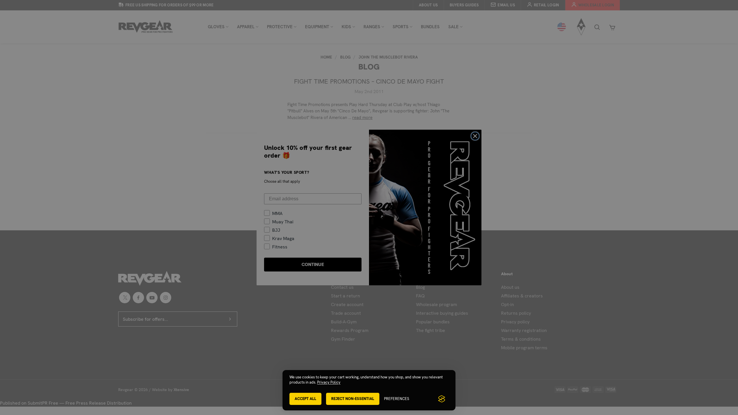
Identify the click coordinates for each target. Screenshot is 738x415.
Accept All (305, 398)
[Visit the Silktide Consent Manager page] (442, 399)
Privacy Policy (328, 382)
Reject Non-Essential (352, 398)
